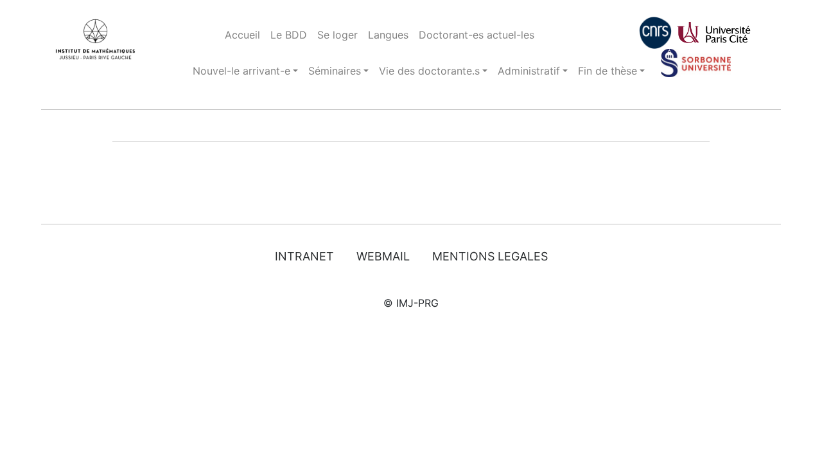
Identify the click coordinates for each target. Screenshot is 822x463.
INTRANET (304, 256)
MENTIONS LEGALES (490, 256)
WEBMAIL (383, 256)
